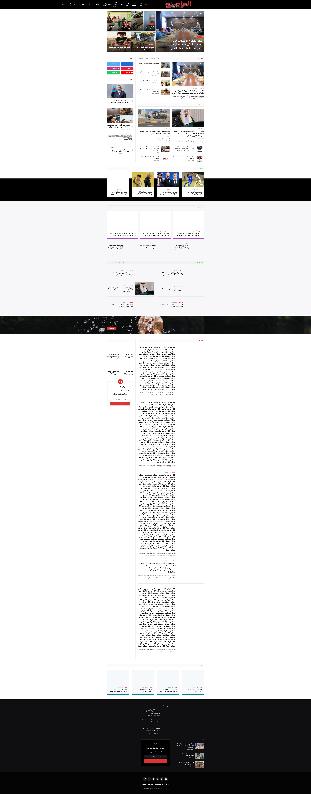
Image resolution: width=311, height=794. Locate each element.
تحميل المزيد (171, 657)
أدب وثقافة (69, 4)
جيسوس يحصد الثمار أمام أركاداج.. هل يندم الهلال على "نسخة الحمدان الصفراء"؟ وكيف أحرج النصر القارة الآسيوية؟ (143, 193)
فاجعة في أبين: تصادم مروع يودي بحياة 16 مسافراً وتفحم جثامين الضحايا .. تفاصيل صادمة (151, 730)
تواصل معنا (150, 784)
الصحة (97, 4)
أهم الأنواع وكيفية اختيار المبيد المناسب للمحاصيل (144, 690)
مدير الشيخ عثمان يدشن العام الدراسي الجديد (119, 27)
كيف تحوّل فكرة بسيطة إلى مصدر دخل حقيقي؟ (193, 690)
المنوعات (91, 4)
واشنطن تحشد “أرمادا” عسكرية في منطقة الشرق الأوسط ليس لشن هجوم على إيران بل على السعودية (148, 148)
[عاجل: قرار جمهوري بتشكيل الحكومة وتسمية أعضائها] (165, 159)
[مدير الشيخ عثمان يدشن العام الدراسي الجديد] (119, 21)
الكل (159, 58)
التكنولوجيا (76, 4)
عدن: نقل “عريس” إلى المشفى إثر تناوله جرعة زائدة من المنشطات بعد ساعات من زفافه (170, 274)
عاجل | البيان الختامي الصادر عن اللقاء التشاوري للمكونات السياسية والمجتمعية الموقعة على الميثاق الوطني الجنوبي (184, 148)
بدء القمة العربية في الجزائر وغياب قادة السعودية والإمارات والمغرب (122, 305)
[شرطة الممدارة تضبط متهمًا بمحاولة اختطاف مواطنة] (143, 21)
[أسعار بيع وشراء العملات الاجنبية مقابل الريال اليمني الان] (113, 365)
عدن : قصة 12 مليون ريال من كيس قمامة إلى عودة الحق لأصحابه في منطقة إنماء (120, 274)
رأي (110, 4)
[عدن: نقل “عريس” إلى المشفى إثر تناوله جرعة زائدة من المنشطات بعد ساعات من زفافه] (194, 273)
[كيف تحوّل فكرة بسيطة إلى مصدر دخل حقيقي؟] (193, 677)
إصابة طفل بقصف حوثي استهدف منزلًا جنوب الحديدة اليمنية (119, 48)
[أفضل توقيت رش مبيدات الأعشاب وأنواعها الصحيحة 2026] (118, 677)
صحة (202, 665)
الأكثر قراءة (129, 79)
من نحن (167, 784)
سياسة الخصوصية (159, 784)
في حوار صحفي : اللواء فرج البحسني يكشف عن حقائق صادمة (171, 289)
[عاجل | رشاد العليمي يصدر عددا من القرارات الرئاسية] (199, 159)
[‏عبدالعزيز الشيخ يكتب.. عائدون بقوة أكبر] (165, 722)
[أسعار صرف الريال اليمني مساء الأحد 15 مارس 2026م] (127, 348)
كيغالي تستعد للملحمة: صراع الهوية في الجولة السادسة (194, 193)
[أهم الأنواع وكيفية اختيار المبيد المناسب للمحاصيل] (143, 677)
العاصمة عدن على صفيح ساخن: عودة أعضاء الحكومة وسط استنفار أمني (155, 132)
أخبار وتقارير (140, 4)
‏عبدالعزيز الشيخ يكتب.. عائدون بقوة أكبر (150, 719)
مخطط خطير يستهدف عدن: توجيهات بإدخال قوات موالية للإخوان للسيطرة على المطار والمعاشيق (119, 151)
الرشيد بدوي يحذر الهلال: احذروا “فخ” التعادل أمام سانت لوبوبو (118, 193)
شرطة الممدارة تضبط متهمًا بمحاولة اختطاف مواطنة (144, 27)
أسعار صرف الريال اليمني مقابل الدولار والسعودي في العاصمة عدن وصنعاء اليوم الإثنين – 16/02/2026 (127, 373)
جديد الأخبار (127, 4)
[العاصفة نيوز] (178, 4)
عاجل (121, 4)
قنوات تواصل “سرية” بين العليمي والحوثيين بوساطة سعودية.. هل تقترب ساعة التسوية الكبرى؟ (151, 711)
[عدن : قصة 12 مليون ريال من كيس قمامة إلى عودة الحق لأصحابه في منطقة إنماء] (144, 273)
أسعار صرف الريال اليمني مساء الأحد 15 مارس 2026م (128, 356)
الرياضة (84, 4)
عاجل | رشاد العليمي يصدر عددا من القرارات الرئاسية (183, 157)
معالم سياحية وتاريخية (115, 4)
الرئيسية (147, 4)
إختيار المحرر (128, 153)
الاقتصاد (130, 340)
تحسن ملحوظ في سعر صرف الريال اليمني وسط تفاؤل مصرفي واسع (113, 356)
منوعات (201, 340)
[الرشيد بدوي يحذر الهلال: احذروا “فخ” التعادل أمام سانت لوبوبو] (118, 179)
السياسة (63, 4)
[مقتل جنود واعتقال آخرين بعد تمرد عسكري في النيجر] (143, 42)
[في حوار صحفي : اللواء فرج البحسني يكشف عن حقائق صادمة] (194, 288)
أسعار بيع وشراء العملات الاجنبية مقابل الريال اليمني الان (113, 373)
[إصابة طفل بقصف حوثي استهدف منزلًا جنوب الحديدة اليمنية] (119, 42)
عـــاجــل (201, 105)
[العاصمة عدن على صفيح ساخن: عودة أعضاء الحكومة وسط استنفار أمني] (154, 118)
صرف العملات (104, 4)
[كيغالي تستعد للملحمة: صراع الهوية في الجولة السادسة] (193, 179)
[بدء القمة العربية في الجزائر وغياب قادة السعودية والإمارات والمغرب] (144, 304)
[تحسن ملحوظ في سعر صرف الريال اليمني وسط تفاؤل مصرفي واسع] (113, 348)
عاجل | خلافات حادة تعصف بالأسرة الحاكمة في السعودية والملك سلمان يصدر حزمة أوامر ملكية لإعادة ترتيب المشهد (188, 133)
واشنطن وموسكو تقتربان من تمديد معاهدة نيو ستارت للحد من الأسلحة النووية (171, 305)
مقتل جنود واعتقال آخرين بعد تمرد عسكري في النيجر (145, 48)
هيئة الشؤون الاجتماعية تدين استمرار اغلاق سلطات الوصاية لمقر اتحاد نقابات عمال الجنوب (185, 44)
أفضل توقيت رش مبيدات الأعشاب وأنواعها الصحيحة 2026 (118, 690)
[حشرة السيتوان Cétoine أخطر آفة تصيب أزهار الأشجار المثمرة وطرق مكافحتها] (168, 677)
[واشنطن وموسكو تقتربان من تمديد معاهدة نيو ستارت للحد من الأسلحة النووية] (194, 304)
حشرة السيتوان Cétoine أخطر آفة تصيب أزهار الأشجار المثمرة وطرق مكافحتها (168, 690)
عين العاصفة (134, 4)
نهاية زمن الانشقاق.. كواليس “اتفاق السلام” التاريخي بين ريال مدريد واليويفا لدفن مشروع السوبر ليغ (168, 193)
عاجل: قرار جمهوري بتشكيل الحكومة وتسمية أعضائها (148, 157)
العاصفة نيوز (147, 788)
